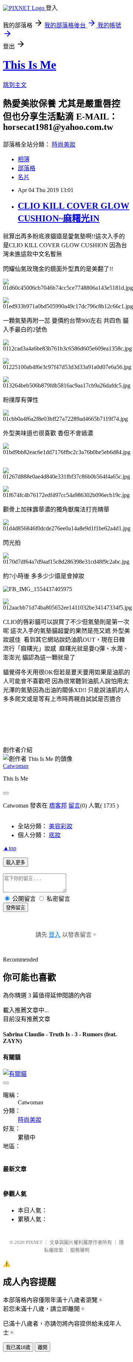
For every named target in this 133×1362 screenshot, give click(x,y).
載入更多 (15, 862)
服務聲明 (79, 1250)
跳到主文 (15, 85)
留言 (74, 805)
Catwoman (15, 766)
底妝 (55, 835)
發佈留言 (15, 907)
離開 (42, 1347)
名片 (24, 177)
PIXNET (34, 1242)
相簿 (24, 159)
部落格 (26, 168)
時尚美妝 (63, 144)
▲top (9, 848)
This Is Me (29, 64)
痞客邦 (58, 805)
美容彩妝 (60, 826)
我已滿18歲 (18, 1347)
